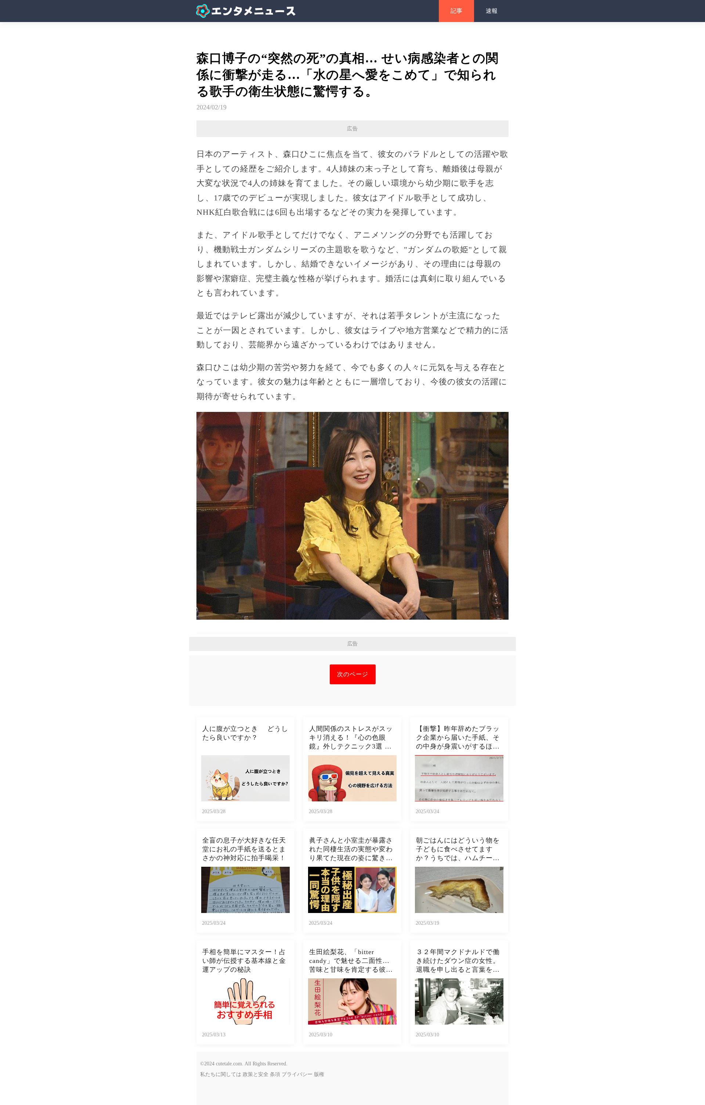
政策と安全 (255, 1074)
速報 (492, 11)
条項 (275, 1074)
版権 (319, 1074)
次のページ (352, 674)
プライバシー (297, 1074)
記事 (456, 11)
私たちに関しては (220, 1074)
